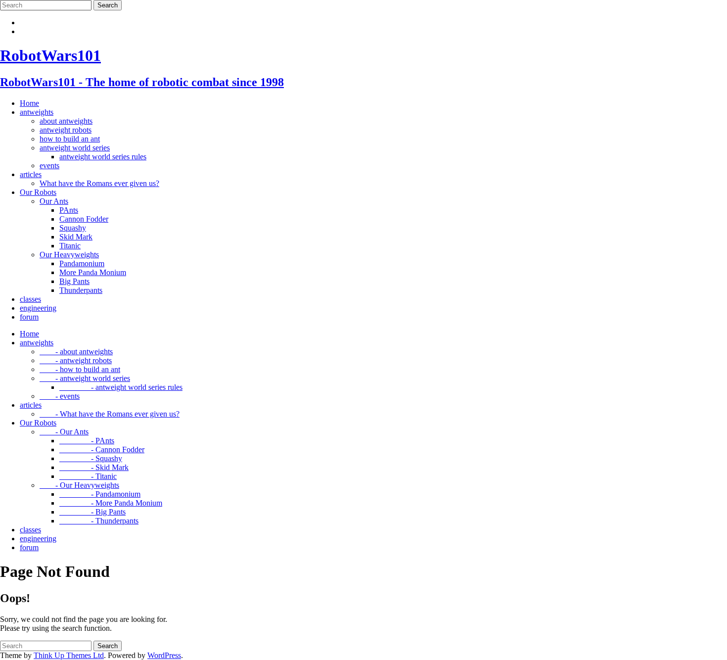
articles (31, 174)
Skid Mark (75, 237)
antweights (36, 112)
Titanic (70, 245)
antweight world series (75, 147)
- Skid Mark (94, 467)
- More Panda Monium (110, 503)
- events (60, 396)
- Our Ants (64, 431)
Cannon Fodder (83, 219)
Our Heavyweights (69, 254)
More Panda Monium (92, 272)
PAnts (68, 210)
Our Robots (38, 192)
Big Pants (74, 281)
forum (29, 317)
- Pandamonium (99, 494)
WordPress (164, 655)
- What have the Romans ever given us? (110, 414)
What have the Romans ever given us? (99, 183)
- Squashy (90, 458)
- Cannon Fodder (101, 449)
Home (29, 103)
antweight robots (65, 130)
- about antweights (76, 351)
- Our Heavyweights (79, 485)
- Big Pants (92, 512)
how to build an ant (70, 139)
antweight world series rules (102, 156)
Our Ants (54, 201)
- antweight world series (85, 378)
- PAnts (86, 440)
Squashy (72, 228)
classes (30, 299)
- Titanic (88, 476)
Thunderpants (80, 290)
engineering (38, 308)
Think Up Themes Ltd (69, 655)
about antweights (66, 121)
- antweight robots (76, 360)
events (49, 165)
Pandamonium (81, 263)
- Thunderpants (98, 521)
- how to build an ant (80, 369)
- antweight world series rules (120, 387)
